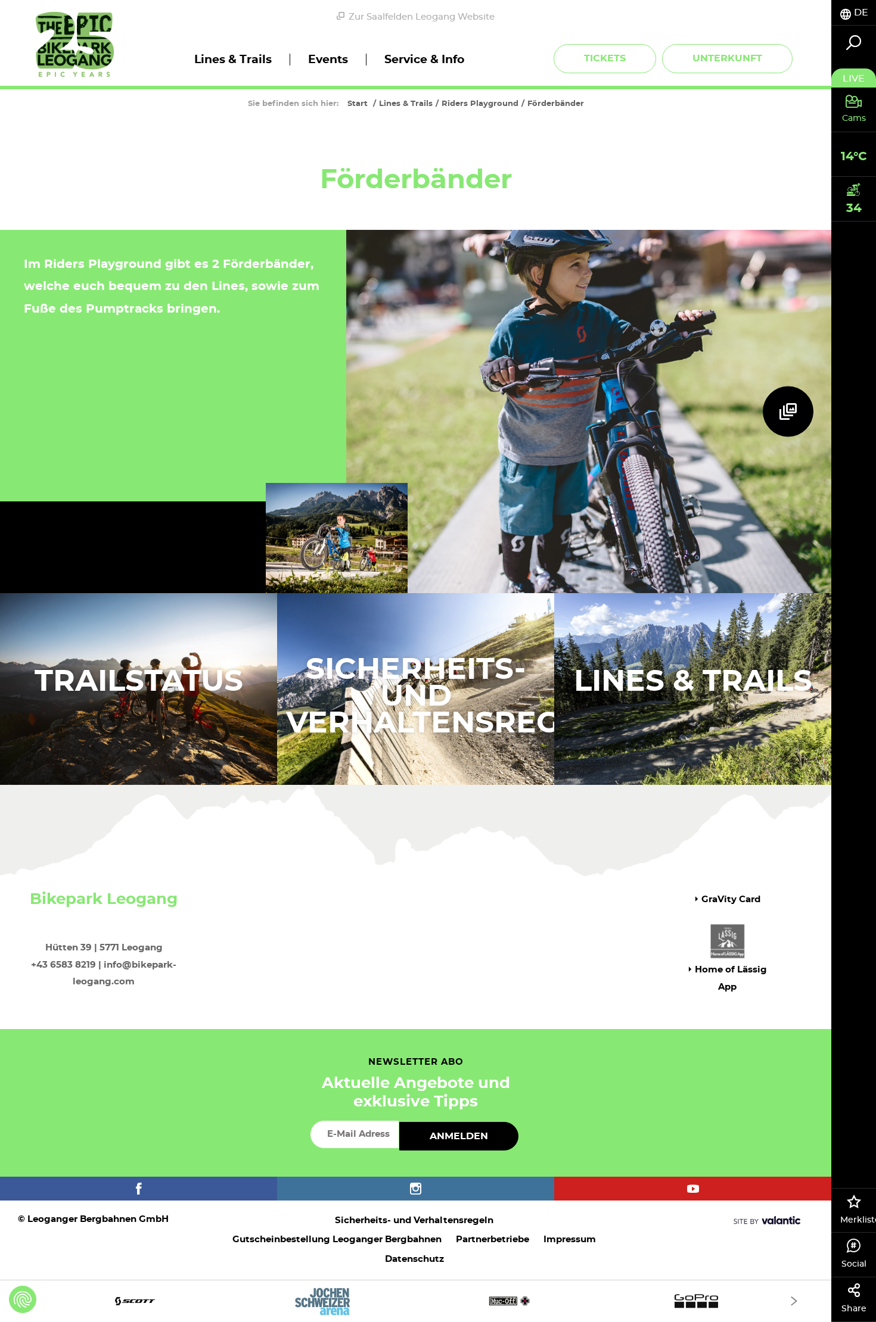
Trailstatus (139, 682)
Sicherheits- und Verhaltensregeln (414, 1220)
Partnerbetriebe (492, 1239)
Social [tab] (853, 1264)
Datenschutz (414, 1259)
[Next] (794, 1301)
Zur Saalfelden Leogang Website (422, 17)
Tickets (605, 58)
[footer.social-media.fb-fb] (138, 1189)
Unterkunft (727, 58)
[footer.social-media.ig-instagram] (415, 1189)
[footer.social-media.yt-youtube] (692, 1189)
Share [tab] (853, 1309)
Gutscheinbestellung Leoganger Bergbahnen (337, 1239)
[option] (415, 1301)
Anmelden (459, 1136)
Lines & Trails (693, 682)
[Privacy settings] (22, 1299)
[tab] (853, 13)
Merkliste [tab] (858, 1220)
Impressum (569, 1239)
